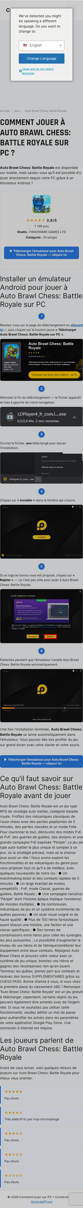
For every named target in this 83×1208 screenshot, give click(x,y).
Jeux (17, 110)
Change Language (41, 58)
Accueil (4, 110)
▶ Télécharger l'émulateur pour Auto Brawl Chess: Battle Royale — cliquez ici (42, 253)
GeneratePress (41, 1201)
